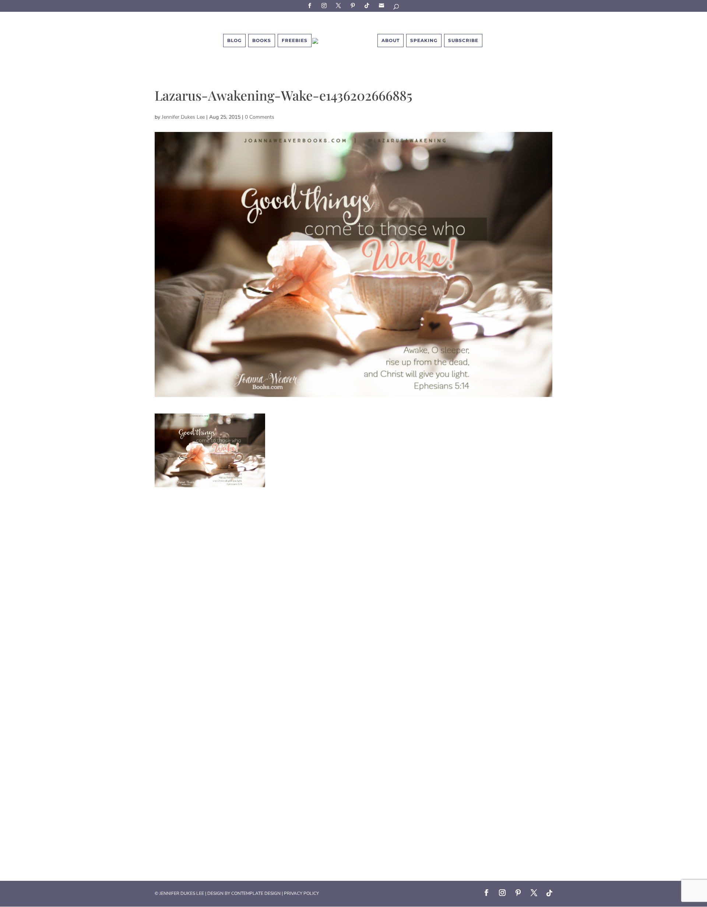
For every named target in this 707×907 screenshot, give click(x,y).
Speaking (423, 40)
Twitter (339, 5)
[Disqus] (353, 579)
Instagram (325, 5)
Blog (234, 40)
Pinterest (354, 5)
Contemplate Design (256, 893)
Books (261, 40)
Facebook (310, 5)
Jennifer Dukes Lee (183, 117)
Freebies (294, 40)
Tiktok (368, 5)
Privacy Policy (301, 893)
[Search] (396, 8)
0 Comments (259, 117)
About (390, 40)
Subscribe (382, 5)
